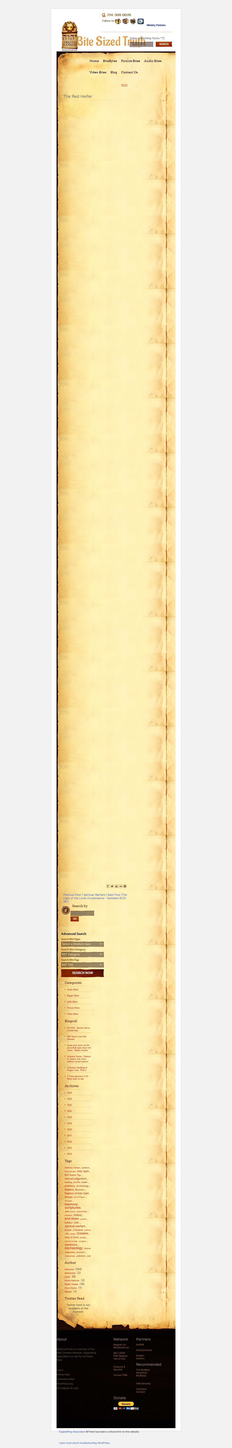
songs (72, 1234)
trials (89, 1256)
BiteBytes (110, 61)
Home (94, 61)
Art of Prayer (79, 1197)
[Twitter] (112, 886)
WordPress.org (65, 1383)
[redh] (95, 789)
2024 (69, 1092)
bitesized (69, 1269)
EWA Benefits (143, 1383)
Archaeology (83, 1186)
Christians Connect (141, 1390)
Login (76, 1388)
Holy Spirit (83, 1171)
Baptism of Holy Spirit (77, 1193)
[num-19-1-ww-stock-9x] (95, 616)
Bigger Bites (73, 995)
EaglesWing (70, 1252)
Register (65, 1388)
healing (68, 1182)
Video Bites (98, 72)
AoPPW (140, 1344)
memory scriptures (73, 1206)
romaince (68, 1215)
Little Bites (72, 1001)
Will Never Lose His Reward (76, 1037)
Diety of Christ (72, 1237)
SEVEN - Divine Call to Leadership (78, 1029)
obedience (71, 1244)
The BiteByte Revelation (143, 1371)
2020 (69, 1117)
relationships (70, 1256)
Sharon (68, 1291)
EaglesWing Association (72, 1431)
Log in (60, 1369)
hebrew (88, 1230)
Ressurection (70, 1171)
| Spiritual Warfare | (85, 894)
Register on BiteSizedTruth (121, 1346)
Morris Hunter (71, 1284)
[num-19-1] (95, 529)
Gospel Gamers (140, 1357)
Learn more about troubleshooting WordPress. (84, 1442)
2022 (69, 1105)
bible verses (70, 1211)
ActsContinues (144, 1350)
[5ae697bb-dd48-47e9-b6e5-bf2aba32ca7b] (95, 183)
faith (76, 1222)
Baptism (69, 1189)
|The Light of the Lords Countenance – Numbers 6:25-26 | (95, 898)
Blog (113, 72)
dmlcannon (70, 1273)
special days (82, 1211)
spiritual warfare (75, 1226)
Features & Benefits (119, 1368)
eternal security (71, 1241)
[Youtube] (133, 20)
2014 (69, 1154)
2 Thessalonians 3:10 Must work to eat (77, 1077)
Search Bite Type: (71, 939)
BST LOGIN (119, 1353)
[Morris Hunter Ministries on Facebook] (118, 21)
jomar (67, 1277)
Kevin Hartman (72, 1280)
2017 (69, 1135)
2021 (69, 1111)
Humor (87, 1248)
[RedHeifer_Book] (95, 876)
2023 (69, 1099)
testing (83, 1237)
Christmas (78, 1230)
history (78, 1214)
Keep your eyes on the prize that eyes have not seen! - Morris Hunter (79, 1048)
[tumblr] (140, 20)
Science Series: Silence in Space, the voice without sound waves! (79, 1059)
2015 (69, 1147)
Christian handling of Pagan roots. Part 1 (77, 1068)
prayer (68, 1229)
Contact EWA (120, 1375)
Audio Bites (153, 61)
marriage (68, 1201)
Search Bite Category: (73, 949)
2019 (69, 1123)
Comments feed (65, 1379)
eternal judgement (75, 1178)
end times (72, 1218)
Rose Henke (71, 1288)
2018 (69, 1129)
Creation (82, 1233)
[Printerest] (125, 886)
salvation (81, 1256)
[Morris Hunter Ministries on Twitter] (125, 21)
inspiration (81, 1252)
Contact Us (129, 72)
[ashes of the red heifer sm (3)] (95, 270)
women (83, 1219)
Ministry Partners (156, 25)
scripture (82, 1241)
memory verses (72, 1167)
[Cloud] (120, 886)
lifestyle (69, 1197)
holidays (69, 1222)
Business (80, 1189)
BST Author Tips (73, 1175)
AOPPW (76, 1182)
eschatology (74, 1248)
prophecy (70, 1185)
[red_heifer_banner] (95, 703)
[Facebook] (108, 886)
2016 (69, 1141)
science (85, 1167)
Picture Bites (130, 61)
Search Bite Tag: (70, 960)
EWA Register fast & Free (121, 1357)
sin (67, 1233)
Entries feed (63, 1374)
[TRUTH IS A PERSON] (70, 48)
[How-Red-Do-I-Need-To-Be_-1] (95, 443)
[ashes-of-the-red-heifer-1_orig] (95, 356)
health (84, 1182)
